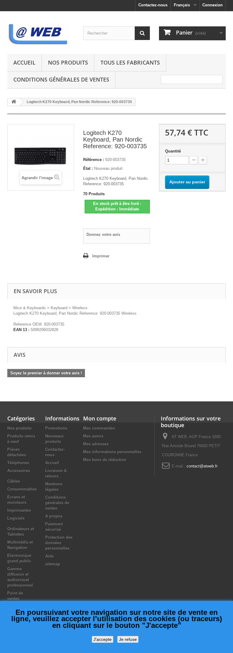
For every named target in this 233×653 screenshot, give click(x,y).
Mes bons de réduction (104, 459)
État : (88, 168)
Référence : (93, 159)
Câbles (13, 481)
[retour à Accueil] (13, 102)
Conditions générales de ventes (61, 79)
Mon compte (99, 418)
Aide (49, 556)
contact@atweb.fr (202, 466)
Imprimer (101, 256)
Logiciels (16, 518)
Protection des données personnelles (59, 543)
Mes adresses (96, 444)
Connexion (212, 5)
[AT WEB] (40, 34)
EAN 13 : (21, 329)
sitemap (52, 564)
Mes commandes (99, 428)
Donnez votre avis (103, 234)
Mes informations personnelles (112, 452)
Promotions (56, 428)
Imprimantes (19, 510)
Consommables (22, 489)
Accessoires (18, 470)
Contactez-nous (152, 5)
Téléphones (18, 462)
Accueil (24, 62)
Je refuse (128, 639)
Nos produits (68, 62)
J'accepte (102, 639)
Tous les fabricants (130, 62)
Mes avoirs (93, 436)
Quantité (173, 151)
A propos (53, 516)
